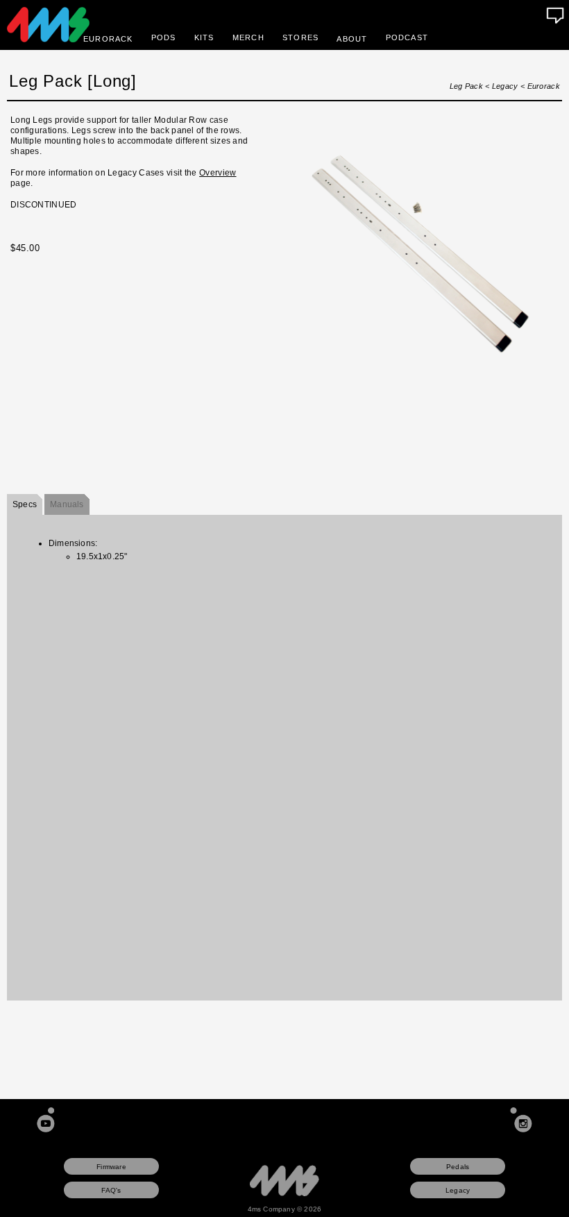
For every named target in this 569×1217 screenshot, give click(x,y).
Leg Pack (466, 86)
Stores (300, 37)
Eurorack (543, 86)
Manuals (66, 504)
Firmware (111, 1167)
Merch (248, 37)
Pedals (457, 1167)
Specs (24, 504)
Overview (217, 173)
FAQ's (111, 1190)
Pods (163, 37)
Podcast (407, 37)
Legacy (505, 86)
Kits (204, 37)
